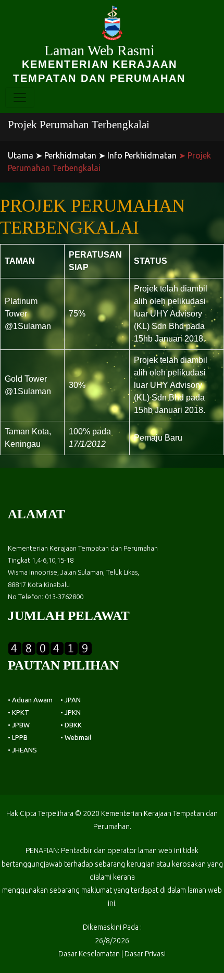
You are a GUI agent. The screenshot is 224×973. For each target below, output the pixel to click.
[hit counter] (50, 647)
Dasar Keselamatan (89, 954)
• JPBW (19, 724)
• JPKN (70, 712)
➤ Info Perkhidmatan (137, 155)
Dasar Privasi (145, 954)
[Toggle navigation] (19, 97)
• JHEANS (22, 749)
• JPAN (70, 699)
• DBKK (71, 724)
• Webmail (75, 737)
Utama (20, 155)
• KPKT (18, 712)
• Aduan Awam (30, 699)
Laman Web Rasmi (99, 63)
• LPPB (18, 737)
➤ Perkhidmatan (65, 155)
